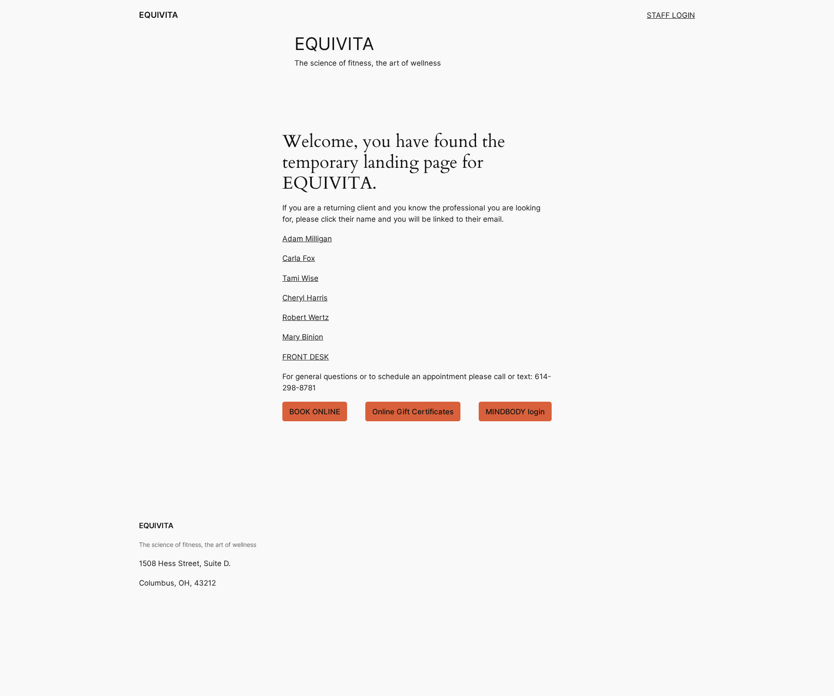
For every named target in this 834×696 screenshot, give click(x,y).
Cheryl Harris (305, 297)
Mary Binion (302, 337)
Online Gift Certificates (412, 411)
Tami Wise (300, 278)
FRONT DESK (305, 357)
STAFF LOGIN (671, 15)
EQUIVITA (158, 15)
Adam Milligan (307, 238)
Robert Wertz (305, 317)
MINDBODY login (515, 411)
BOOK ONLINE (314, 411)
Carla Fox (298, 258)
